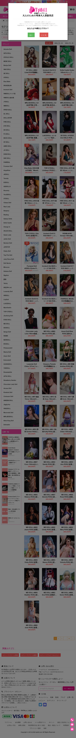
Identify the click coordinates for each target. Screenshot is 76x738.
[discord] (72, 729)
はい (31, 35)
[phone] (72, 720)
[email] (72, 724)
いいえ (44, 35)
